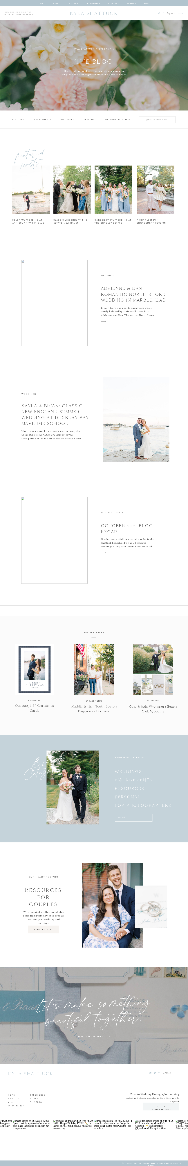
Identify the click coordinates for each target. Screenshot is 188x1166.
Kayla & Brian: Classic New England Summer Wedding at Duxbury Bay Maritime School (55, 414)
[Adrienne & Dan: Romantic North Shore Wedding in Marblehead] (54, 303)
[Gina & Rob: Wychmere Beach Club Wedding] (153, 669)
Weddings (108, 275)
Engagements (94, 701)
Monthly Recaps (112, 513)
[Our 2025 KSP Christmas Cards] (34, 669)
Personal (34, 700)
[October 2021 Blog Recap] (54, 540)
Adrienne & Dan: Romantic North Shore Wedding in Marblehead (133, 294)
